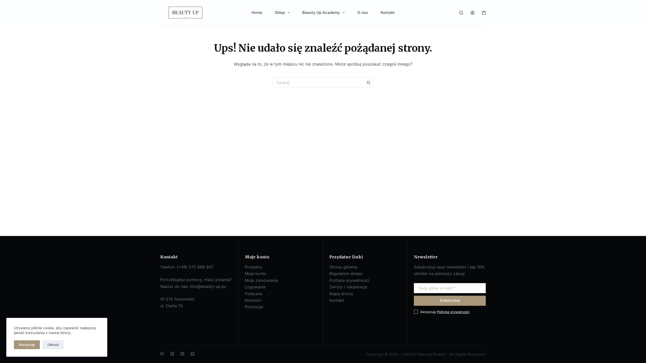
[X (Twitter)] (172, 354)
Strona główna (343, 266)
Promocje (254, 306)
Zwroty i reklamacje (348, 286)
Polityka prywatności (349, 280)
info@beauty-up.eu (208, 286)
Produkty (253, 266)
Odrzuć (53, 345)
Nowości (253, 300)
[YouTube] (192, 354)
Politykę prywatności (453, 312)
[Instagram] (182, 354)
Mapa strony (341, 293)
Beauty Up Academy (321, 12)
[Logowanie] (472, 13)
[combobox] (318, 82)
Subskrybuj (450, 300)
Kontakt (388, 12)
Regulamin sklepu (346, 273)
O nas (362, 12)
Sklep (280, 12)
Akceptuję (27, 345)
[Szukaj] (461, 13)
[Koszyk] (484, 13)
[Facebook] (162, 354)
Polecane (253, 293)
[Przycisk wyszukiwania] (368, 82)
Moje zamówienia (261, 280)
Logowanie (255, 286)
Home (257, 12)
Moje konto (255, 273)
